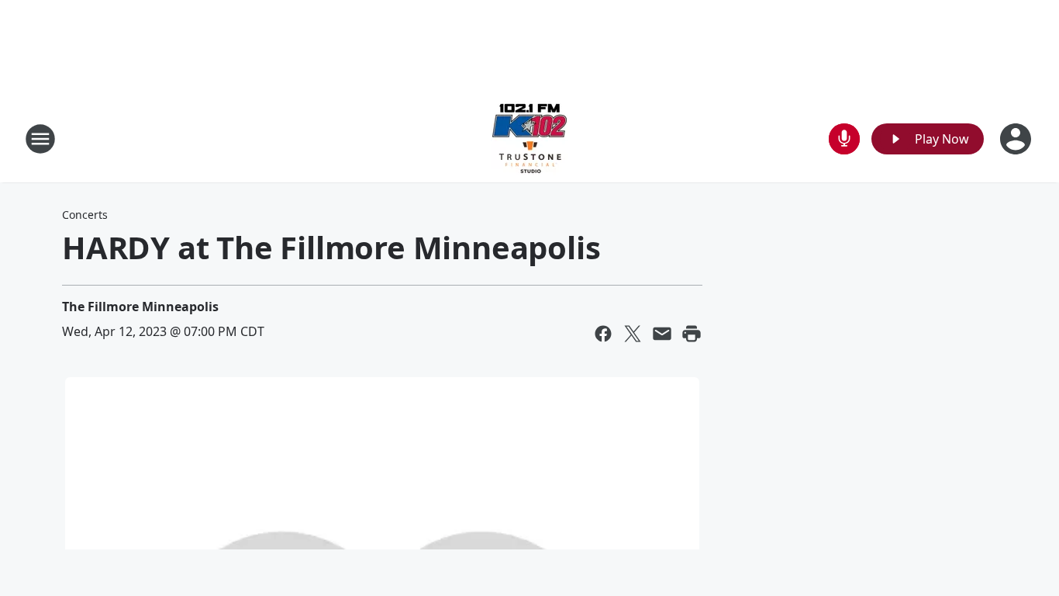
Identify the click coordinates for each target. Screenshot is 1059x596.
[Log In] (1017, 138)
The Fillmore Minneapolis (140, 306)
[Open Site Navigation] (40, 138)
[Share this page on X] (632, 334)
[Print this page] (691, 334)
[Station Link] (529, 138)
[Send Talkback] (844, 138)
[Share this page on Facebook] (603, 334)
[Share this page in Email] (662, 334)
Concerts (85, 214)
